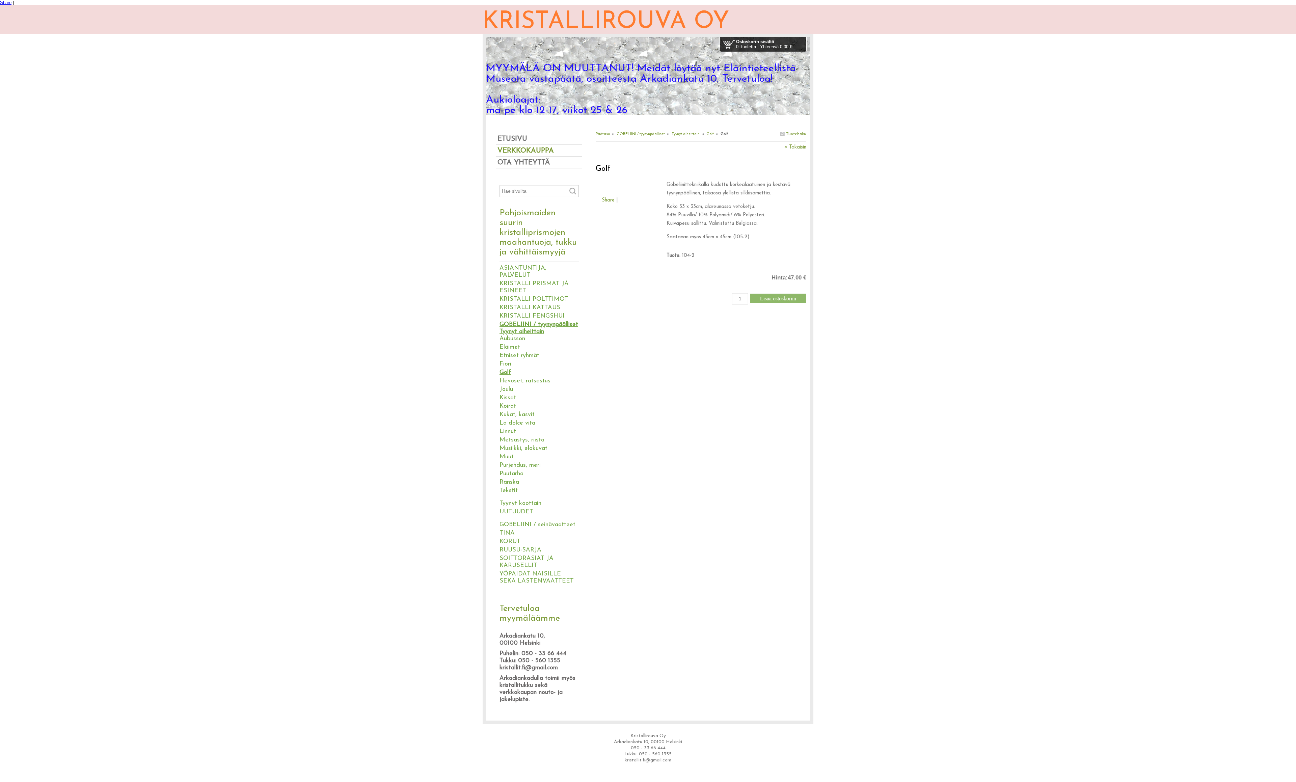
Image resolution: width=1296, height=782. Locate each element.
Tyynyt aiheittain (686, 134)
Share (5, 2)
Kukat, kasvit (517, 415)
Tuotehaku (795, 134)
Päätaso (603, 134)
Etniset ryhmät (519, 356)
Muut (507, 457)
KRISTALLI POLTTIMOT (534, 299)
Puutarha (511, 474)
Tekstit (509, 491)
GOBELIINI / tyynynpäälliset (641, 134)
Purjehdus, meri (520, 465)
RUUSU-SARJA (520, 550)
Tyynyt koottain (520, 504)
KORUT (510, 542)
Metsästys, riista (522, 440)
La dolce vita (517, 423)
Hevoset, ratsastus (525, 381)
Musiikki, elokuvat (523, 449)
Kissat (508, 398)
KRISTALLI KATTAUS (530, 308)
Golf (710, 134)
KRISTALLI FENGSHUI (532, 316)
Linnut (508, 432)
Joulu (506, 389)
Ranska (509, 482)
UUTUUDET (516, 512)
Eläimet (510, 347)
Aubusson (512, 339)
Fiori (505, 364)
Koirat (508, 406)
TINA (507, 533)
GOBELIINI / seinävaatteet (537, 525)
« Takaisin (795, 147)
